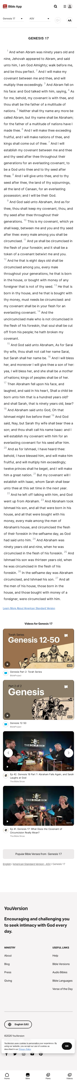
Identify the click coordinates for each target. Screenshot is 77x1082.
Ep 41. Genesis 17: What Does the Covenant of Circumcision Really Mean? (36, 830)
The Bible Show (17, 781)
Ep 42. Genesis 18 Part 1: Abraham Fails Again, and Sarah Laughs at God (42, 776)
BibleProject (15, 675)
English (7, 864)
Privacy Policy (25, 1049)
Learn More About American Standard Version (29, 608)
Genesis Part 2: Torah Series (29, 671)
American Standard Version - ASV (32, 864)
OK (67, 1046)
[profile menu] (67, 6)
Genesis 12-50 (21, 722)
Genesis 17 (9, 18)
